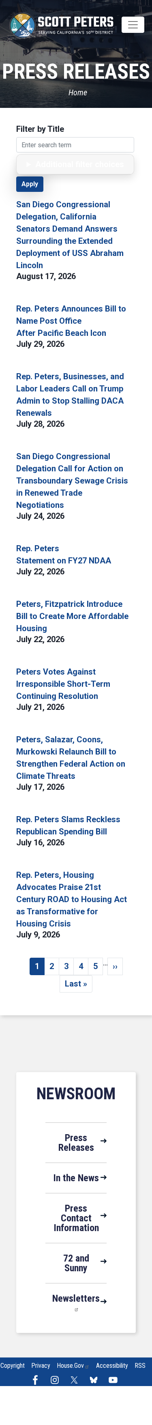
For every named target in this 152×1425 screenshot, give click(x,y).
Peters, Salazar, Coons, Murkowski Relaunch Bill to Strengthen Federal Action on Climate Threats (70, 758)
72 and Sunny (76, 1263)
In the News (76, 1178)
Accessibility (112, 1365)
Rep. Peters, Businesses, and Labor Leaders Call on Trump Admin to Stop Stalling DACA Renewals (70, 395)
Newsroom (76, 1093)
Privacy (40, 1365)
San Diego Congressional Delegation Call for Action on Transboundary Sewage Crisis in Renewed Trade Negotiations (72, 480)
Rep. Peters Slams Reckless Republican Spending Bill (68, 825)
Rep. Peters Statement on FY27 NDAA (63, 554)
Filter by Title (40, 129)
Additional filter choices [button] (79, 164)
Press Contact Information (76, 1218)
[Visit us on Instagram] (57, 1380)
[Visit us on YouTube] (115, 1380)
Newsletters (76, 1298)
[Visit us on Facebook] (37, 1380)
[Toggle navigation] (133, 25)
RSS (140, 1365)
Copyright (12, 1365)
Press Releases (76, 1142)
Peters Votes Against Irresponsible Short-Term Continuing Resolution (63, 684)
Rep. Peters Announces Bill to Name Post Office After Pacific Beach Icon (71, 321)
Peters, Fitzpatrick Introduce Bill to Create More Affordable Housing (72, 616)
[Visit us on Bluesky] (96, 1380)
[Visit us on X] (76, 1380)
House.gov (70, 1365)
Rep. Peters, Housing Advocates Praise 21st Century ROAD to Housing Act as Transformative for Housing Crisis (71, 899)
